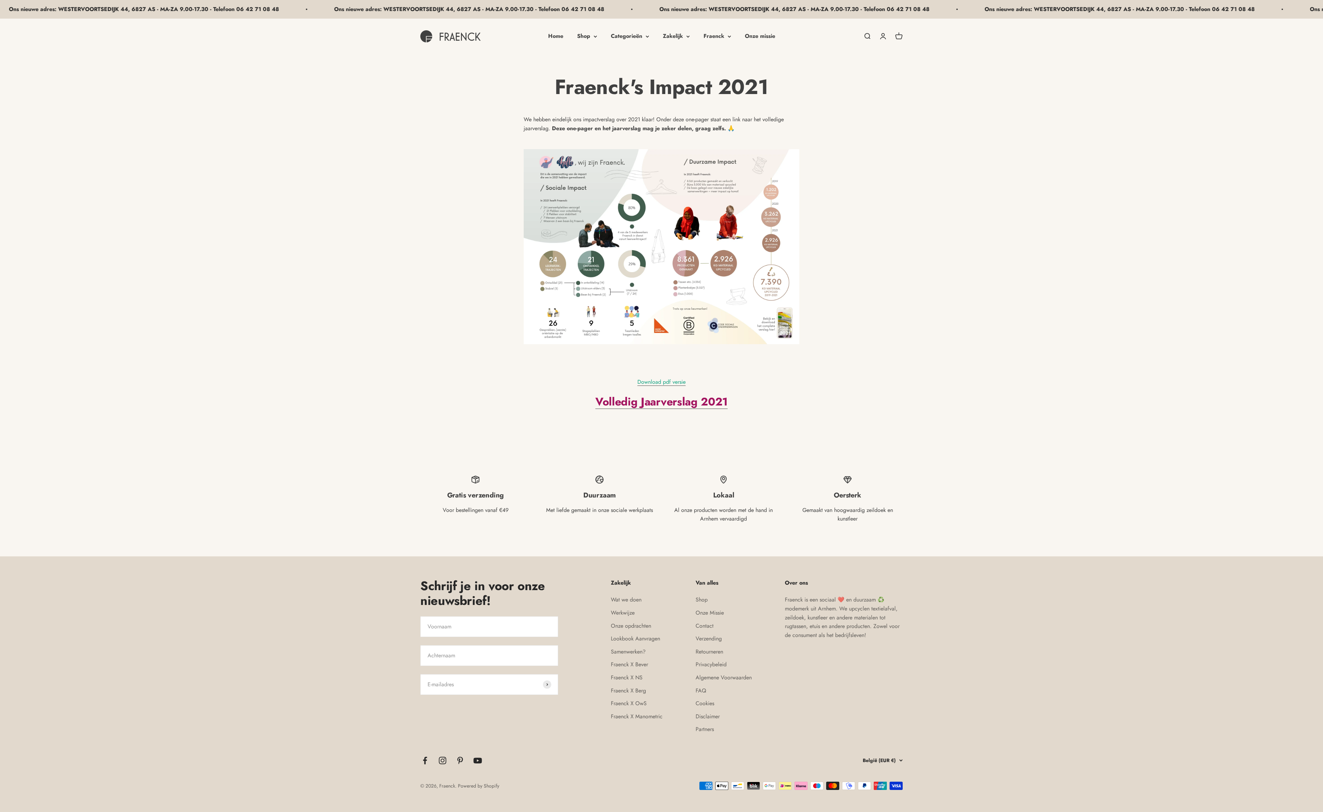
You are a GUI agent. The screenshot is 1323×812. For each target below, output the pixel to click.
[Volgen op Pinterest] (460, 760)
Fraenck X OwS (629, 703)
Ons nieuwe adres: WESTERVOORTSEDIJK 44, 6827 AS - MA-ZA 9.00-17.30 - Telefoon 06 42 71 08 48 (375, 9)
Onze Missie (710, 613)
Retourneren (709, 652)
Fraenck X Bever (629, 664)
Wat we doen (626, 600)
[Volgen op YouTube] (477, 760)
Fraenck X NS (627, 677)
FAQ (701, 691)
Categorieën (626, 36)
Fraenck (714, 36)
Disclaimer (708, 716)
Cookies (705, 703)
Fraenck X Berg (628, 691)
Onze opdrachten (631, 626)
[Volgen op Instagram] (442, 760)
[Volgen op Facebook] (425, 760)
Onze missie (760, 36)
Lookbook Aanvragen (635, 639)
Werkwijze (623, 613)
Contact (705, 626)
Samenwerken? (628, 652)
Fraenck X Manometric (637, 716)
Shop (583, 36)
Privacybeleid (711, 664)
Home (555, 36)
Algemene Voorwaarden (724, 677)
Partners (705, 729)
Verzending (709, 639)
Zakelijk (673, 36)
